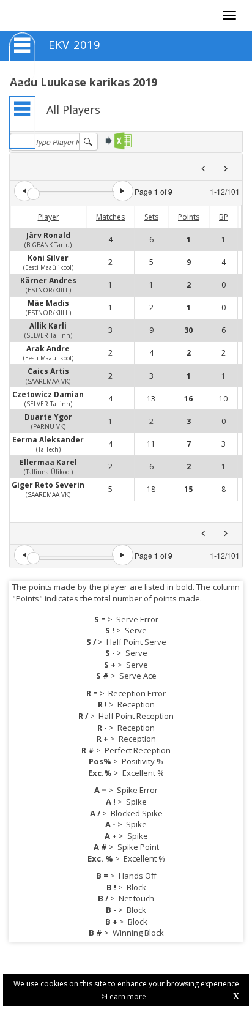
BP (223, 217)
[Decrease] (24, 191)
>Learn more (124, 996)
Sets (151, 217)
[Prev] (203, 169)
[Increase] (122, 191)
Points (188, 217)
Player (48, 217)
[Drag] (33, 194)
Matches (110, 217)
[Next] (225, 169)
